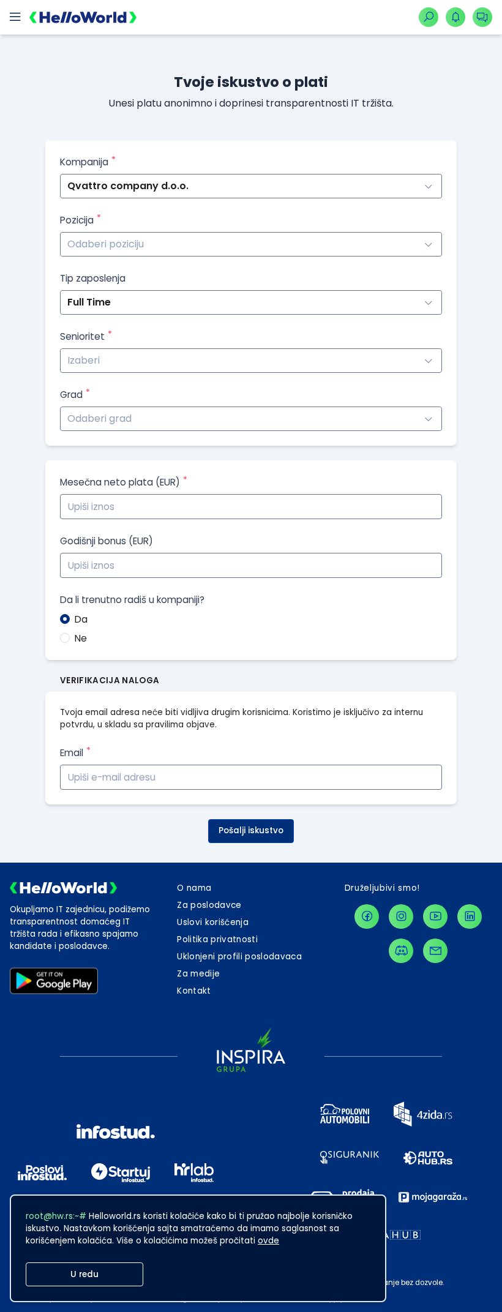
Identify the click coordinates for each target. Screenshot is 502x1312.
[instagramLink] (401, 916)
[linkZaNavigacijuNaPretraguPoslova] (428, 17)
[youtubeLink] (435, 916)
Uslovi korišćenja (213, 922)
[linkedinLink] (469, 916)
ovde (268, 1240)
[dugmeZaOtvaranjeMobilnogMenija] (14, 17)
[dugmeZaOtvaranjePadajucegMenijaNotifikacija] (455, 17)
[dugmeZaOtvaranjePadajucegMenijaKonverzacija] (482, 17)
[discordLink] (401, 951)
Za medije (198, 974)
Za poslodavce (209, 905)
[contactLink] (435, 951)
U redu (84, 1274)
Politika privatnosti (217, 939)
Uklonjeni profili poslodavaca (239, 956)
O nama (194, 888)
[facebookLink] (366, 916)
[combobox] (251, 244)
